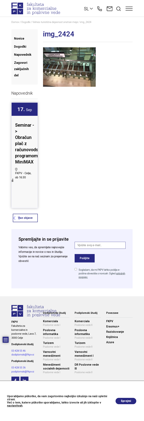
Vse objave (25, 218)
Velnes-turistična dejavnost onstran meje (55, 22)
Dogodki (25, 22)
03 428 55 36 (18, 367)
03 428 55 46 (18, 350)
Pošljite (85, 258)
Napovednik (22, 54)
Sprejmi (126, 401)
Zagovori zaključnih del (21, 69)
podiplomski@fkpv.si (22, 371)
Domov (15, 22)
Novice (19, 38)
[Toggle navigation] (129, 9)
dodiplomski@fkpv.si (22, 354)
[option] (25, 144)
